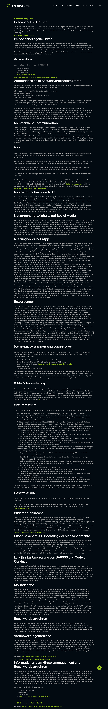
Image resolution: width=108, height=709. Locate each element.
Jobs (85, 5)
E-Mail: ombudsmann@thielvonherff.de (29, 703)
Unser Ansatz (58, 5)
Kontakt (93, 5)
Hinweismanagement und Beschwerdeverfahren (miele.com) (42, 706)
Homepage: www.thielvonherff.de (28, 701)
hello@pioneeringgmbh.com (26, 75)
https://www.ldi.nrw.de (21, 508)
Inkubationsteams (73, 5)
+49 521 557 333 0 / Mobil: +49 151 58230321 (33, 697)
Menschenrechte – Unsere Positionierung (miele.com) (39, 656)
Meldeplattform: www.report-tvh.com (29, 699)
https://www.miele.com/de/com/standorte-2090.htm (55, 364)
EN (100, 5)
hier (40, 399)
